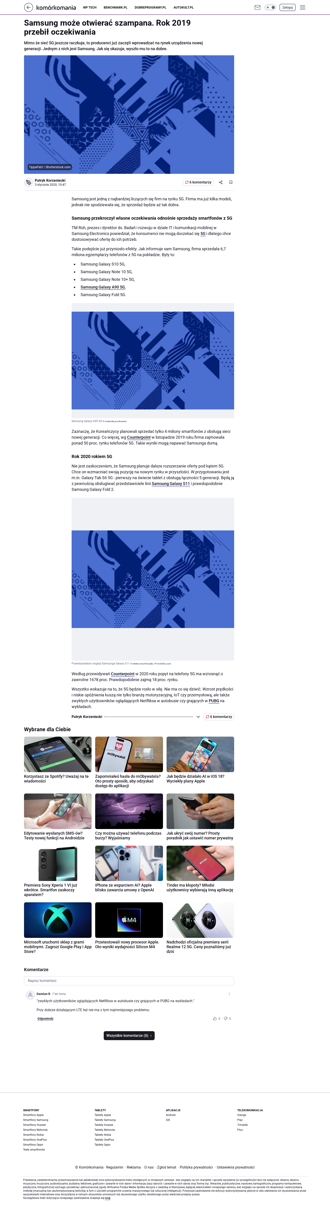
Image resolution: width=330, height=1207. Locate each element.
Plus (240, 1129)
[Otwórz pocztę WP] (257, 7)
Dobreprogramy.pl (150, 7)
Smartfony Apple (33, 1115)
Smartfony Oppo (33, 1144)
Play (240, 1120)
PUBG (214, 700)
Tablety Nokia (103, 1134)
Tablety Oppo (102, 1144)
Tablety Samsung (105, 1120)
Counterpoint (139, 437)
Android (171, 1115)
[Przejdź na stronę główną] (28, 11)
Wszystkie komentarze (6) (127, 1035)
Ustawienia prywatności (235, 1167)
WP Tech (90, 7)
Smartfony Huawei (34, 1125)
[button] (270, 7)
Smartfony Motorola (35, 1129)
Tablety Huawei (104, 1125)
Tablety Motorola (105, 1129)
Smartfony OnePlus (35, 1139)
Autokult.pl (184, 7)
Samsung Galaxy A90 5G (103, 287)
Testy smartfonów (34, 1149)
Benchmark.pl (116, 7)
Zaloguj (287, 7)
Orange (241, 1115)
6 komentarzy (200, 182)
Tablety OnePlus (104, 1139)
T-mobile (242, 1125)
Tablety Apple (103, 1115)
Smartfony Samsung (35, 1120)
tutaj (107, 1198)
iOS (168, 1120)
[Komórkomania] (60, 7)
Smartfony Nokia (33, 1134)
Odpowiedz (45, 1018)
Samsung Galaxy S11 (171, 483)
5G (202, 233)
